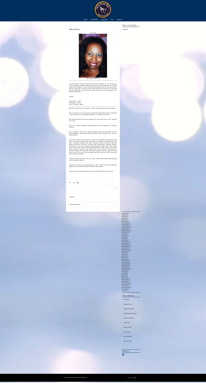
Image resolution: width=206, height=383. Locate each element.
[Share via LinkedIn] (77, 182)
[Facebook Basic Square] (123, 355)
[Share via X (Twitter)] (74, 182)
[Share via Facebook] (70, 182)
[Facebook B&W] (134, 377)
